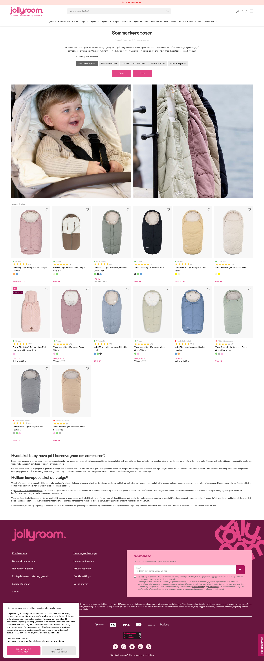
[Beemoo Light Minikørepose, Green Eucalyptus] (57, 274)
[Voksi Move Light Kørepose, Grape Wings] (54, 354)
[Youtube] (132, 646)
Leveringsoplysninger (85, 553)
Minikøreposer (158, 63)
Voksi (13, 498)
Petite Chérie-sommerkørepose (28, 490)
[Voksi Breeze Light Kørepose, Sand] (179, 274)
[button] (244, 11)
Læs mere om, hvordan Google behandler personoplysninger (35, 641)
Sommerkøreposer (141, 40)
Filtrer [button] (121, 73)
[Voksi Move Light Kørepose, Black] (98, 274)
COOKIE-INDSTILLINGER (59, 650)
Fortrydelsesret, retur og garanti (30, 576)
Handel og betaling (83, 561)
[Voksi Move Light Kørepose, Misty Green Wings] (57, 354)
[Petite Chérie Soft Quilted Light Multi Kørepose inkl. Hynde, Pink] (14, 354)
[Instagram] (123, 646)
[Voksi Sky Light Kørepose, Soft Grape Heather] (14, 274)
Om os (15, 591)
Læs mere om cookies (17, 638)
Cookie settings (82, 576)
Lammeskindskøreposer (134, 63)
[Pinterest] (149, 646)
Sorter (142, 73)
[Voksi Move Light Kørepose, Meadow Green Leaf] (95, 274)
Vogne (118, 40)
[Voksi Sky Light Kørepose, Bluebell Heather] (17, 274)
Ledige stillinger (21, 584)
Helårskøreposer (109, 63)
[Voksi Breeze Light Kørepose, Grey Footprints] (219, 354)
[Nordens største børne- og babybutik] (26, 10)
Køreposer (127, 40)
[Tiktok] (140, 646)
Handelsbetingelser (22, 568)
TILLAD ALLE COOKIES (23, 650)
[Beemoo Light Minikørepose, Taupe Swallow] (54, 274)
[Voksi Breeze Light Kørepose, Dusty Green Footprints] (216, 354)
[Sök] (167, 10)
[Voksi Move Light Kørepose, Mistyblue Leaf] (100, 274)
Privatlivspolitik (82, 568)
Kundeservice (19, 553)
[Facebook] (115, 646)
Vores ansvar (80, 584)
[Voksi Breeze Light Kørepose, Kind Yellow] (176, 274)
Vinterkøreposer (178, 63)
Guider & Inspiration (23, 561)
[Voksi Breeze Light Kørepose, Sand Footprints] (222, 354)
